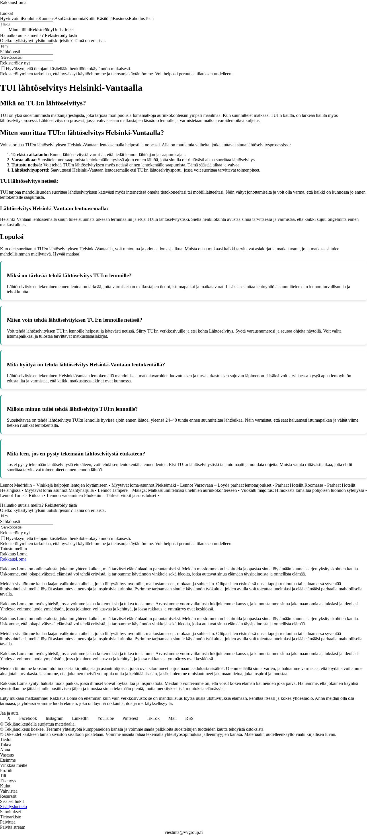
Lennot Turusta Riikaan (21, 495)
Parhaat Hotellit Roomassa (299, 485)
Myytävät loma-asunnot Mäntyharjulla (59, 490)
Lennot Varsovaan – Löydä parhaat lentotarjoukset (225, 485)
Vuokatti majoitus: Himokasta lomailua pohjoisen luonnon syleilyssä (302, 490)
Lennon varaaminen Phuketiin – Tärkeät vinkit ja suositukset (101, 495)
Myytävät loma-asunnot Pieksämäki (144, 485)
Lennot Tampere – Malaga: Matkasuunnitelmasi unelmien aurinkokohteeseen (167, 490)
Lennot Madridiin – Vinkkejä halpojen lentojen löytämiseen (54, 485)
